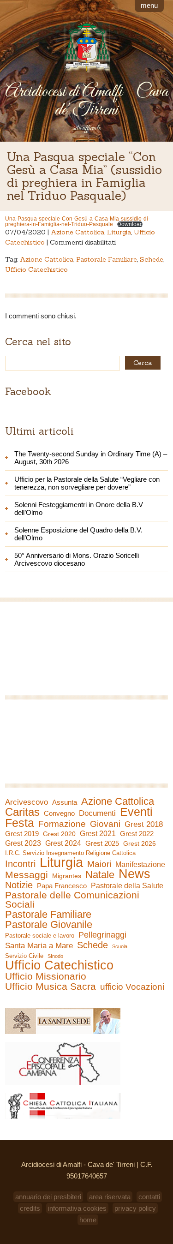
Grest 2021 (98, 833)
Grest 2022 (137, 833)
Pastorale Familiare (106, 259)
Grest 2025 (102, 843)
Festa (19, 822)
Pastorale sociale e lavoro (39, 935)
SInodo (55, 956)
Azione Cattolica (77, 232)
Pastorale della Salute (127, 885)
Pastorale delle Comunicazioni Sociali (72, 900)
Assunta (64, 802)
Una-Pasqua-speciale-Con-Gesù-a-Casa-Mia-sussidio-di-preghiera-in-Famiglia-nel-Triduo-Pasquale (77, 221)
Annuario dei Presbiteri (48, 1197)
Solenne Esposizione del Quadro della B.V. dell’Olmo (78, 534)
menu (149, 5)
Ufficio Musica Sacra (50, 986)
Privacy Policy (135, 1208)
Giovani (105, 824)
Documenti (97, 813)
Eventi (136, 811)
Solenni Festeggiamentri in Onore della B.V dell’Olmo (78, 508)
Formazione (62, 824)
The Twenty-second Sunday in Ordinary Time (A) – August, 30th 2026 (90, 458)
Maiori (99, 864)
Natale (99, 874)
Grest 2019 (22, 833)
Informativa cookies (77, 1208)
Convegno (59, 813)
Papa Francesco (62, 886)
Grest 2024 (63, 843)
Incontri (20, 863)
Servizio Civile (24, 955)
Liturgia (119, 232)
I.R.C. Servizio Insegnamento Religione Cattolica (70, 852)
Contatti (149, 1197)
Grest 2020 (59, 833)
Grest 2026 (139, 843)
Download (130, 224)
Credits (30, 1208)
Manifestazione (140, 864)
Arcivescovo (26, 802)
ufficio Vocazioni (132, 987)
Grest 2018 (144, 824)
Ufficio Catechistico (36, 269)
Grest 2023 (23, 843)
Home (87, 1220)
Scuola (119, 946)
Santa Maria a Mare (39, 945)
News (134, 874)
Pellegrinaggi (102, 934)
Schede (151, 259)
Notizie (19, 885)
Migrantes (66, 875)
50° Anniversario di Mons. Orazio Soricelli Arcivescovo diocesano (76, 559)
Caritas (22, 812)
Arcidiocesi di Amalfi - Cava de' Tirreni (86, 101)
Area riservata (110, 1197)
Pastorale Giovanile (48, 924)
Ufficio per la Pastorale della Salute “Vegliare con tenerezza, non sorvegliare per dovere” (87, 483)
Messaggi (26, 874)
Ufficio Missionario (45, 976)
